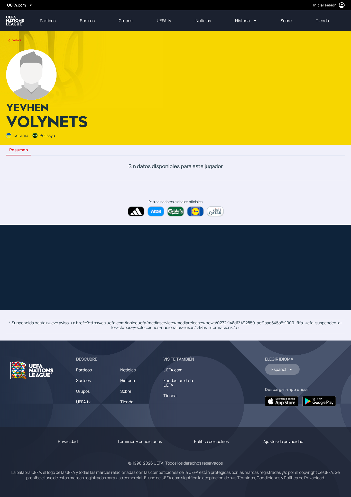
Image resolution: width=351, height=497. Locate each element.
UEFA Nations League (15, 20)
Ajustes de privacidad (283, 441)
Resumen (18, 150)
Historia (127, 380)
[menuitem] (53, 20)
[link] (47, 20)
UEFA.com (172, 370)
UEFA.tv (83, 402)
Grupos (83, 391)
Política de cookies (211, 441)
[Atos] (155, 211)
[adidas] (136, 211)
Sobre (125, 391)
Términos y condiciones (139, 441)
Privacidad (68, 441)
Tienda (126, 402)
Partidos (84, 370)
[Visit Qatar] (215, 211)
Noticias (128, 370)
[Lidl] (195, 211)
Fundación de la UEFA (178, 383)
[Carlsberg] (175, 211)
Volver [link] (16, 40)
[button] (246, 20)
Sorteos (83, 380)
